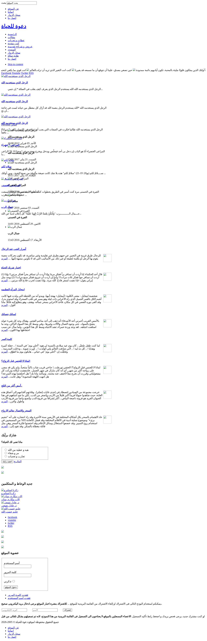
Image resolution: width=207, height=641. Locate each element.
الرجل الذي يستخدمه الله (14, 82)
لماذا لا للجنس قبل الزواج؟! (15, 361)
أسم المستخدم (12, 563)
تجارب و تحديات (16, 456)
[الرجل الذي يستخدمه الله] (15, 76)
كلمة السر (6, 339)
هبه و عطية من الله (18, 450)
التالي (14, 124)
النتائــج (18, 461)
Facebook (6, 73)
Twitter (24, 73)
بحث (4, 2)
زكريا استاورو (8, 493)
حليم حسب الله (9, 511)
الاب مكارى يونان (10, 499)
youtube (12, 520)
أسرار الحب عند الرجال (13, 249)
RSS (31, 73)
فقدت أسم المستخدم (19, 598)
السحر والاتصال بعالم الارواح (16, 410)
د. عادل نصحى (8, 505)
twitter (11, 523)
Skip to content (15, 64)
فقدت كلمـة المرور (18, 595)
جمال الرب (7, 207)
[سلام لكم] (7, 160)
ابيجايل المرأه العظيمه (13, 289)
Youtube (16, 73)
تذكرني (8, 581)
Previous (5, 124)
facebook (12, 517)
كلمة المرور (10, 572)
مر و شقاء (13, 453)
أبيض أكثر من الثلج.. (11, 385)
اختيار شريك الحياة (11, 267)
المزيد (4, 258)
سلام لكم (6, 166)
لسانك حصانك (8, 314)
